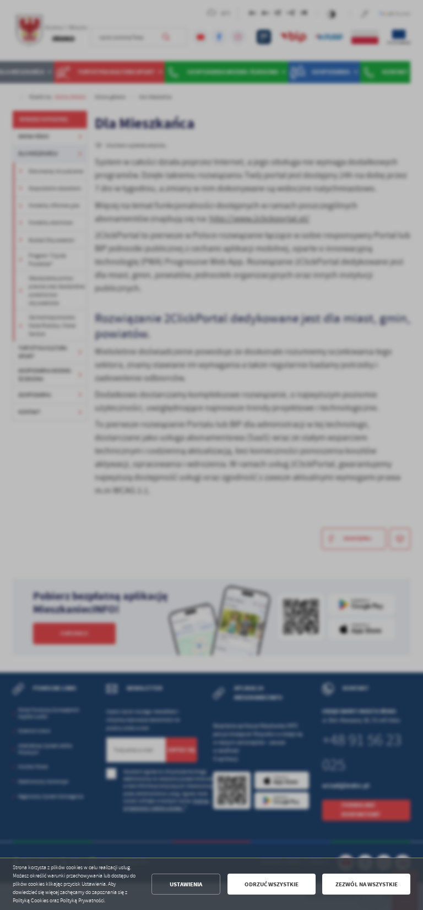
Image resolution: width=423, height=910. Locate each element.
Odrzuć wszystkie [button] (272, 884)
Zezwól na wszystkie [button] (366, 884)
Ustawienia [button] (186, 884)
